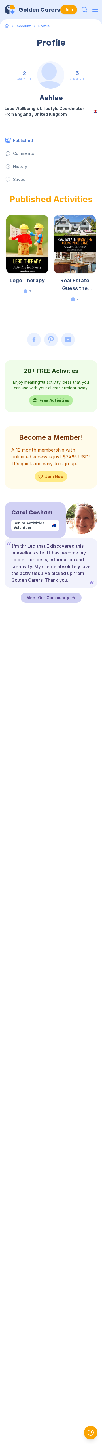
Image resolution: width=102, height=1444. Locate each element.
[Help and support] (90, 1432)
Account (23, 26)
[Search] (84, 10)
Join (68, 9)
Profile (44, 26)
